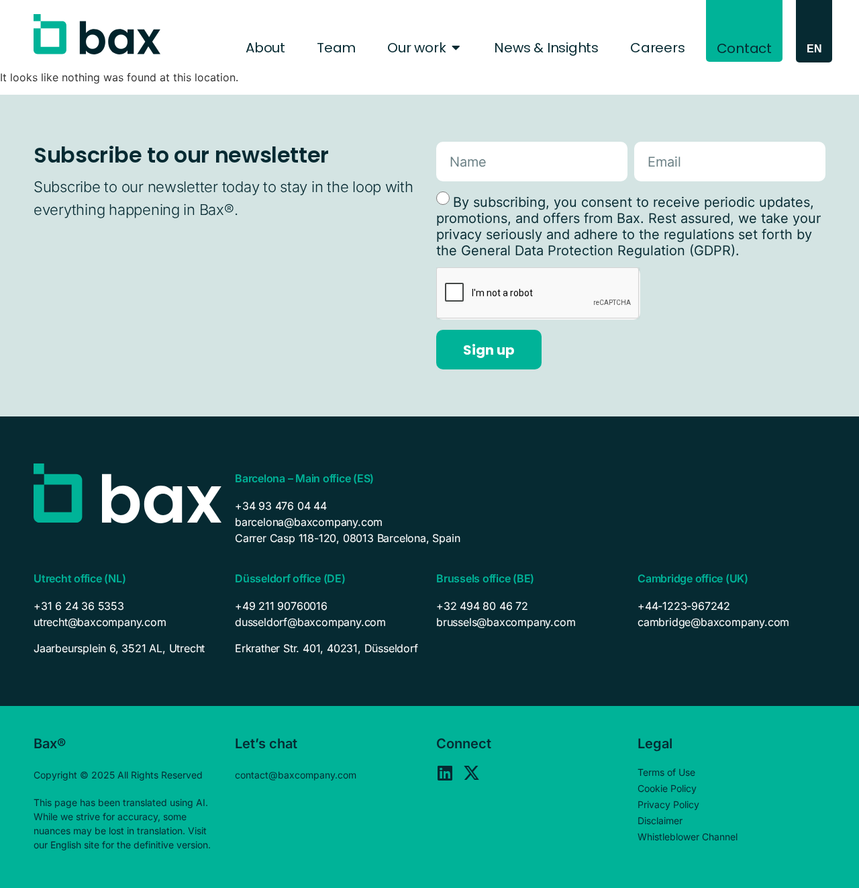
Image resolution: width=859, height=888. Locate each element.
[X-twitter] (471, 772)
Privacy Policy (668, 804)
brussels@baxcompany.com (505, 622)
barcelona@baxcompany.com (309, 522)
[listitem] (127, 648)
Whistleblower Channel (688, 836)
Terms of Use (666, 772)
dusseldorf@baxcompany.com (310, 622)
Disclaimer (660, 820)
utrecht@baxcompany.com (100, 622)
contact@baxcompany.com (295, 775)
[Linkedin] (444, 772)
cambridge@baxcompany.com (713, 622)
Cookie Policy (667, 788)
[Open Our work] (455, 47)
